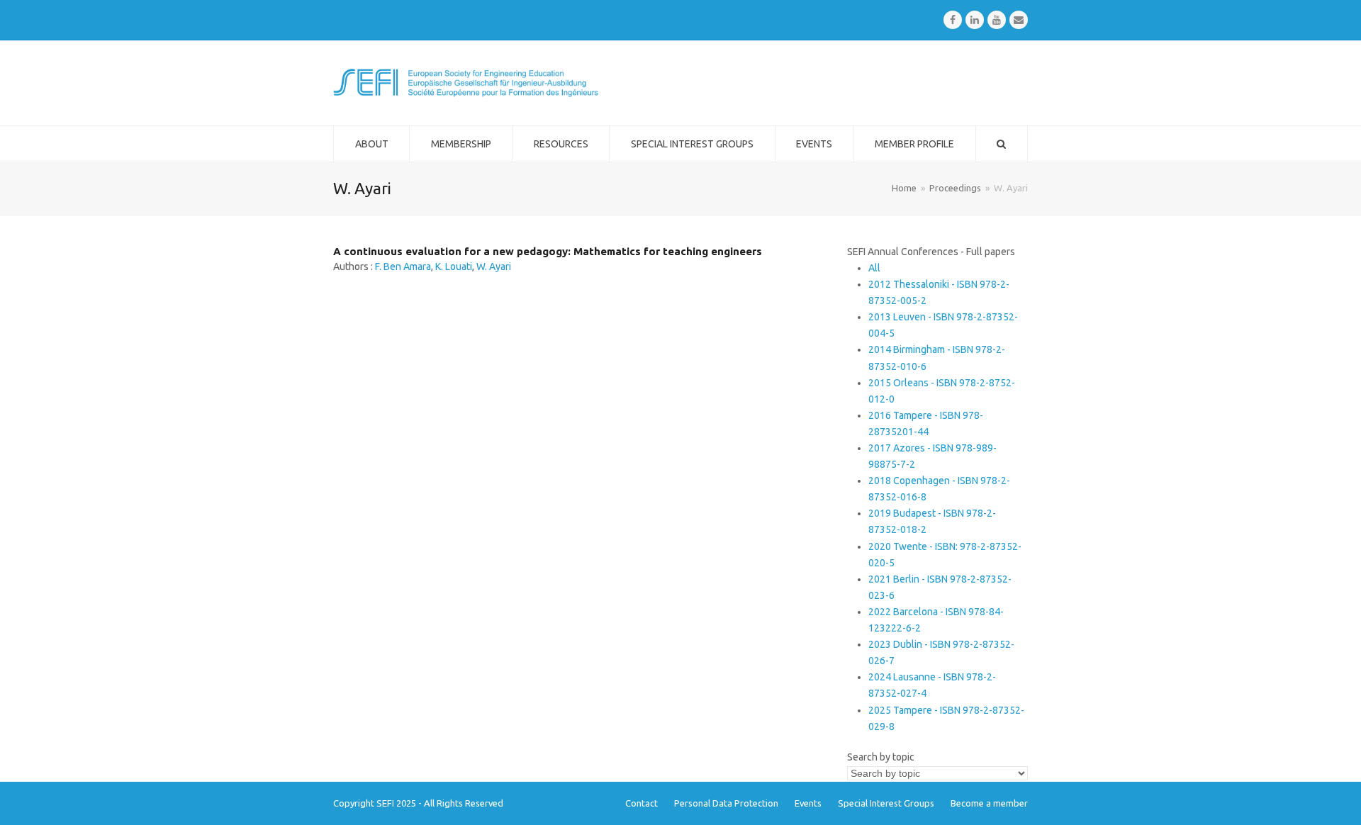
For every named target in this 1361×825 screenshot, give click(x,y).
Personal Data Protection (726, 803)
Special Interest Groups (886, 803)
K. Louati (453, 266)
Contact (641, 803)
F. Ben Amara (403, 266)
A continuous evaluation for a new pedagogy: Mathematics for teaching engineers (547, 251)
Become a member (989, 803)
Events (808, 803)
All (874, 268)
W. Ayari (493, 266)
